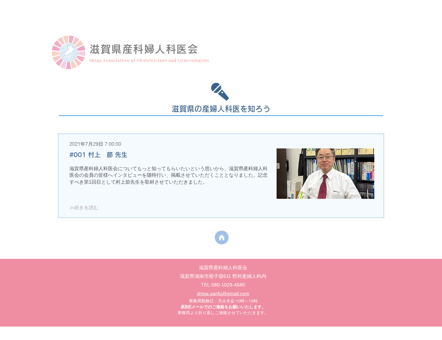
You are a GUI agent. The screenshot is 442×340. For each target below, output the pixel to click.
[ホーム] (222, 237)
